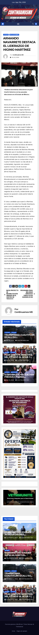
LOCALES (6, 34)
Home (13, 631)
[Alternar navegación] (18, 24)
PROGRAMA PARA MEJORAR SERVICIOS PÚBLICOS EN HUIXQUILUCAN (26, 294)
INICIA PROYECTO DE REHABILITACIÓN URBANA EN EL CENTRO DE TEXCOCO (12, 295)
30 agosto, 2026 (12, 537)
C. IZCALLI (7, 332)
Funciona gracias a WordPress (14, 624)
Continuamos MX (18, 55)
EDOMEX (7, 352)
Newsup (30, 624)
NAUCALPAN (14, 372)
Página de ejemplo (22, 631)
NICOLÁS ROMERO (14, 34)
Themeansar (19, 626)
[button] (33, 24)
